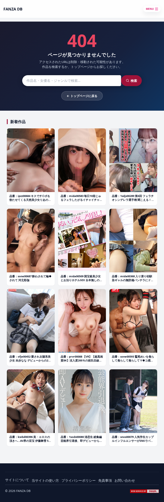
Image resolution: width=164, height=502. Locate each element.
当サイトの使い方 (45, 480)
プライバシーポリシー (79, 480)
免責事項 (105, 480)
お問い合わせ (124, 480)
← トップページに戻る (82, 96)
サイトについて (17, 479)
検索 (134, 80)
